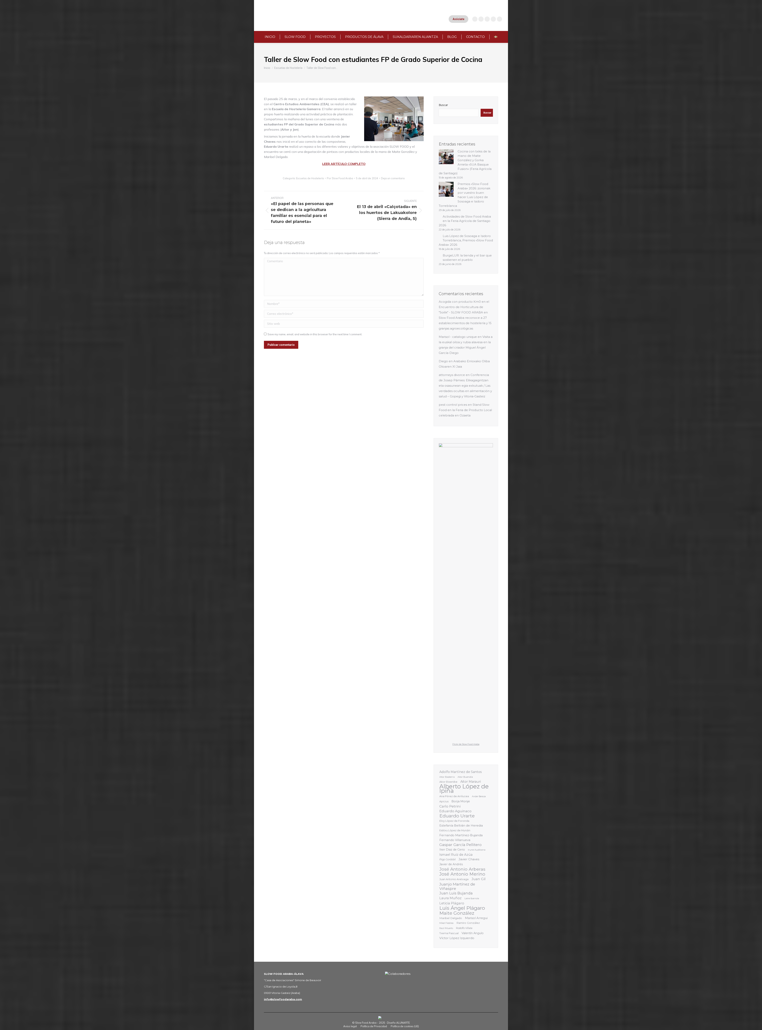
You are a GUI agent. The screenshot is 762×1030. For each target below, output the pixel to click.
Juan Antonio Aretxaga (454, 879)
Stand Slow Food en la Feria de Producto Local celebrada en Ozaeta (465, 410)
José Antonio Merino (462, 874)
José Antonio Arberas (462, 869)
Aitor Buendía (465, 777)
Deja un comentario (393, 178)
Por (340, 178)
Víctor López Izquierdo (456, 938)
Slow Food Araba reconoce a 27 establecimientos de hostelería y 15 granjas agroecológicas (465, 323)
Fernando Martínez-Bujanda (461, 835)
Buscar (443, 105)
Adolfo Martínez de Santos (460, 772)
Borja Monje (460, 801)
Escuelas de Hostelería (310, 178)
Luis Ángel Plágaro (462, 908)
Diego (443, 361)
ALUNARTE (403, 1022)
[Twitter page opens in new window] (493, 19)
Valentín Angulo (473, 933)
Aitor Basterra (447, 777)
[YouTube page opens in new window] (481, 19)
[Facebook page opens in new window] (487, 19)
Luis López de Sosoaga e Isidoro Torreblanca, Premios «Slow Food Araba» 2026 (466, 240)
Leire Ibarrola (472, 898)
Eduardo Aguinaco (455, 811)
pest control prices (453, 405)
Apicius (443, 801)
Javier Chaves (469, 859)
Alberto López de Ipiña (464, 788)
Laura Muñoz (450, 898)
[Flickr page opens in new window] (499, 19)
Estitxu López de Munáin (454, 830)
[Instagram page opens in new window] (474, 19)
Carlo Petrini (450, 806)
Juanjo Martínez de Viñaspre (457, 886)
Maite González (456, 913)
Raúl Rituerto (446, 928)
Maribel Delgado (450, 918)
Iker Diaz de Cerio (452, 849)
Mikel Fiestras (446, 923)
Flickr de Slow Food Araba (465, 744)
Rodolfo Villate (464, 928)
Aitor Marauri (470, 781)
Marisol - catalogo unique (458, 337)
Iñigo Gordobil (447, 859)
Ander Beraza (479, 796)
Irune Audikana (476, 849)
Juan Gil (478, 879)
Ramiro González (468, 922)
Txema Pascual (449, 933)
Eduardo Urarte (457, 816)
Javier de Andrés (451, 864)
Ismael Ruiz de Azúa (456, 855)
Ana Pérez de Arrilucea (454, 796)
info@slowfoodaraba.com (283, 999)
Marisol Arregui (476, 918)
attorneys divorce (452, 375)
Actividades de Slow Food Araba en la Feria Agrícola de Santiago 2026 (465, 221)
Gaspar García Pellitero (460, 845)
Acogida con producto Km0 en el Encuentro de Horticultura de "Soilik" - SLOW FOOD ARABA (464, 307)
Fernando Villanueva (454, 840)
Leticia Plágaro (451, 903)
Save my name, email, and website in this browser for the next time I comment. (314, 334)
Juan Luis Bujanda (456, 893)
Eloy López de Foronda (454, 820)
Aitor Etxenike (448, 781)
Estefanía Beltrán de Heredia (461, 825)
